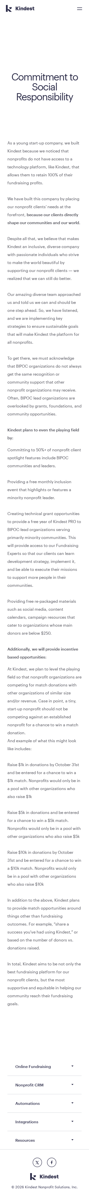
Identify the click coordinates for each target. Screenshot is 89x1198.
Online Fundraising (33, 1066)
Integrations (26, 1121)
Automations (27, 1103)
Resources (25, 1140)
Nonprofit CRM (29, 1084)
